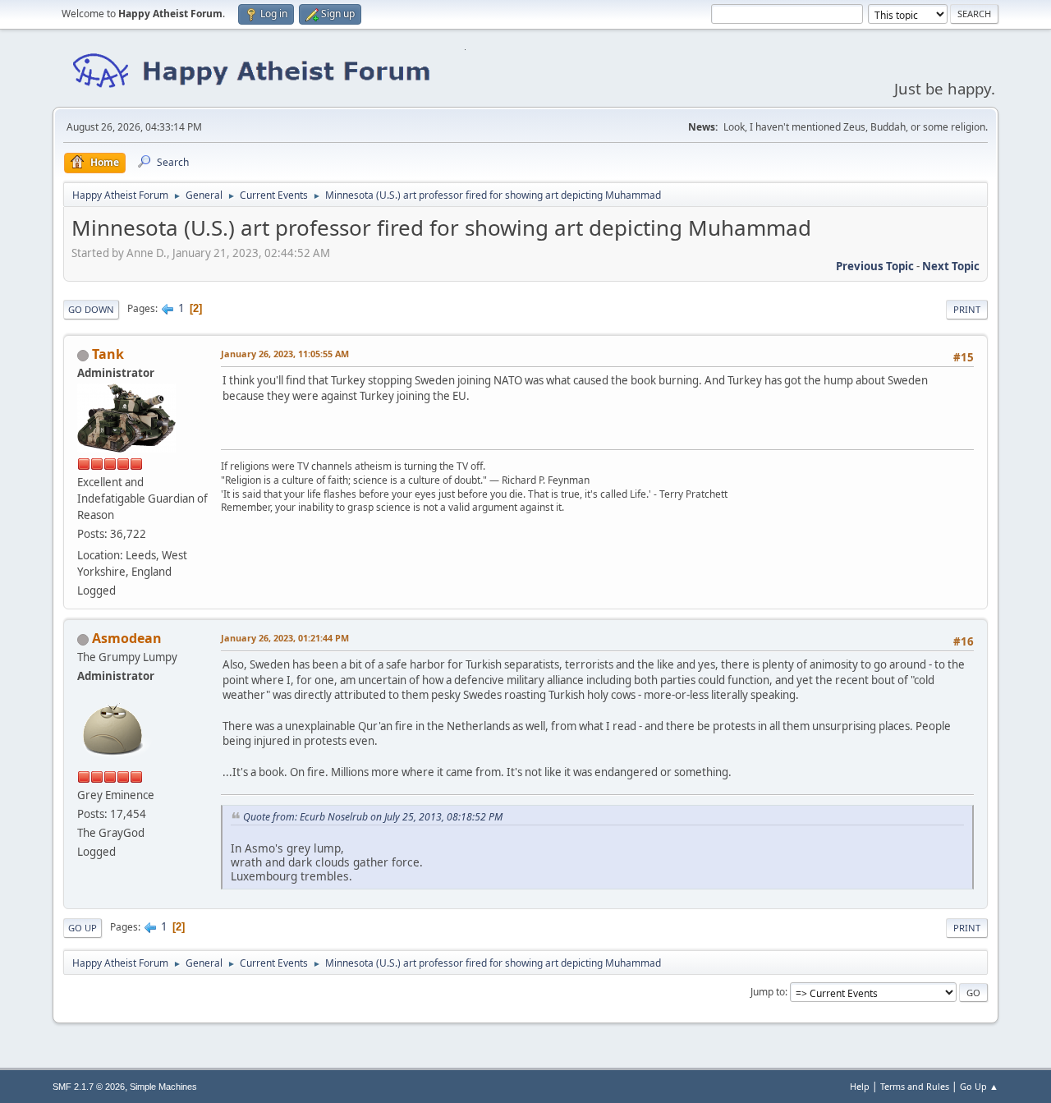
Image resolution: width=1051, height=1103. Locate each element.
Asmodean (127, 638)
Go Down (91, 309)
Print (966, 309)
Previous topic (875, 266)
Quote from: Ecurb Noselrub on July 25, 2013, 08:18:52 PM (373, 817)
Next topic (951, 266)
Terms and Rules (914, 1086)
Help (860, 1086)
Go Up (82, 927)
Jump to (767, 992)
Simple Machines (163, 1087)
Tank (108, 354)
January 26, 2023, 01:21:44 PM (285, 638)
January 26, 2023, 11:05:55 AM (285, 353)
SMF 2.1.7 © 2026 (89, 1087)
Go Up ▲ (979, 1086)
